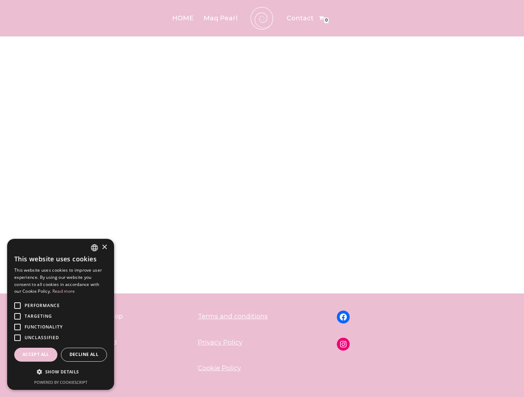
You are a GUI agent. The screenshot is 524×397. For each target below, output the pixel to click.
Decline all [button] (84, 354)
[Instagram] (343, 344)
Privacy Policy (220, 342)
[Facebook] (343, 317)
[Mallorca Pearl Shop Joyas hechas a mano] (262, 18)
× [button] (104, 247)
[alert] (60, 314)
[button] (60, 372)
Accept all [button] (35, 354)
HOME (183, 18)
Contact (300, 18)
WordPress (138, 387)
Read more (63, 291)
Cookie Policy (219, 368)
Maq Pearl (220, 18)
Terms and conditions (233, 316)
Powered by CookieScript (60, 382)
